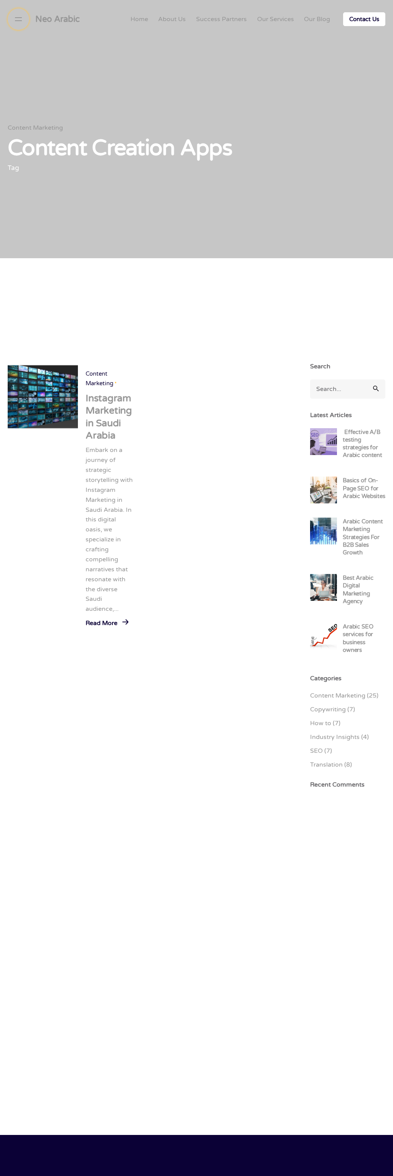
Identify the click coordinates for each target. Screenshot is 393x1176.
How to (320, 723)
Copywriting (328, 709)
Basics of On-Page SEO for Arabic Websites (364, 488)
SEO (316, 750)
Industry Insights (335, 737)
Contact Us (364, 19)
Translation (326, 764)
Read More (102, 623)
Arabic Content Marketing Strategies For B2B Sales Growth (363, 537)
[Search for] (347, 389)
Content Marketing (35, 127)
